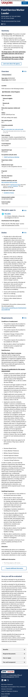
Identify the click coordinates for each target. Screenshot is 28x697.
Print (4, 24)
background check (15, 184)
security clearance (13, 186)
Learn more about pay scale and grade (13, 129)
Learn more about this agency (11, 63)
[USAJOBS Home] (7, 2)
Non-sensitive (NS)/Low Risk (9, 182)
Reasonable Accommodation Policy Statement (13, 686)
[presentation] (14, 92)
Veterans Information (6, 689)
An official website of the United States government (14, 0)
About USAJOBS (5, 693)
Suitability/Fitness (9, 192)
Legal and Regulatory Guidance (9, 691)
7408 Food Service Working (11, 157)
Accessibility (4, 696)
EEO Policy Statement (7, 684)
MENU (25, 3)
